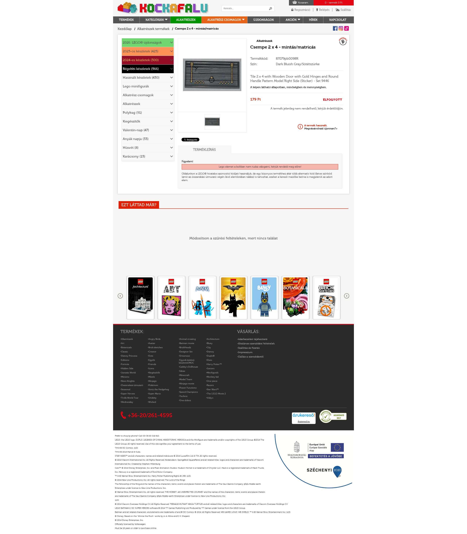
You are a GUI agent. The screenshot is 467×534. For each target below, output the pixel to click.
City (209, 347)
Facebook (335, 28)
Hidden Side (127, 368)
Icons (151, 368)
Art (122, 343)
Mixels (151, 377)
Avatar (151, 343)
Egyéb (151, 360)
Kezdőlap (125, 29)
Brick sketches (155, 347)
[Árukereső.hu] (333, 422)
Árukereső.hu (304, 421)
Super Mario (154, 393)
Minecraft (184, 375)
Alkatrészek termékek (153, 29)
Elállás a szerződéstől (251, 356)
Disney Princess (129, 356)
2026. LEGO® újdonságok (142, 43)
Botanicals (126, 347)
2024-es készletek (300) (141, 60)
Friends (152, 364)
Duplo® (211, 356)
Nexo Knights (127, 381)
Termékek (126, 20)
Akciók (291, 20)
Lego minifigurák (136, 86)
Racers (210, 385)
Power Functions (188, 388)
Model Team (186, 379)
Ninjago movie (187, 383)
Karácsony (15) (134, 156)
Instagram (341, 28)
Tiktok (346, 28)
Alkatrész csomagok (224, 20)
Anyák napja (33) (135, 139)
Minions (125, 377)
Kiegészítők (131, 121)
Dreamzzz (185, 356)
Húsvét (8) (130, 148)
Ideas (182, 371)
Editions (125, 360)
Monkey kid (213, 377)
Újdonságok (263, 20)
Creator (152, 351)
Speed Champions (189, 392)
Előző (120, 296)
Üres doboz (185, 400)
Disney (210, 351)
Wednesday (127, 402)
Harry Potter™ (214, 364)
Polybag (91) (132, 113)
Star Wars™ (213, 389)
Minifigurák (212, 372)
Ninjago (152, 381)
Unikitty (152, 398)
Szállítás (346, 9)
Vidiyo (210, 398)
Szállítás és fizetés (249, 348)
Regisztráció (302, 9)
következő (346, 296)
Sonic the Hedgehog (158, 389)
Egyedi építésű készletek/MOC (186, 361)
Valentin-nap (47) (136, 130)
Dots (150, 356)
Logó (163, 8)
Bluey (210, 343)
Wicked (152, 402)
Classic (124, 351)
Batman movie (187, 343)
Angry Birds (154, 339)
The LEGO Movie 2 (216, 393)
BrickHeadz (185, 347)
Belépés (324, 9)
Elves (209, 360)
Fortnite (125, 364)
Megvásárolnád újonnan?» (320, 127)
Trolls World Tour (129, 398)
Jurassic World (128, 372)
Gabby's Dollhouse (189, 367)
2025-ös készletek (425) (140, 51)
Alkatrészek (186, 20)
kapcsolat (337, 20)
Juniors (210, 368)
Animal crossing (188, 339)
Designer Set (186, 351)
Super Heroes (128, 393)
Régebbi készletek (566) (141, 69)
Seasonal (125, 389)
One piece (212, 381)
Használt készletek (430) (141, 78)
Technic (184, 396)
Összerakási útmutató (132, 385)
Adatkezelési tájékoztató (252, 339)
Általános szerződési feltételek (256, 343)
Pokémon (153, 385)
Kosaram (303, 2)
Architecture (213, 339)
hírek (313, 20)
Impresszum (245, 352)
